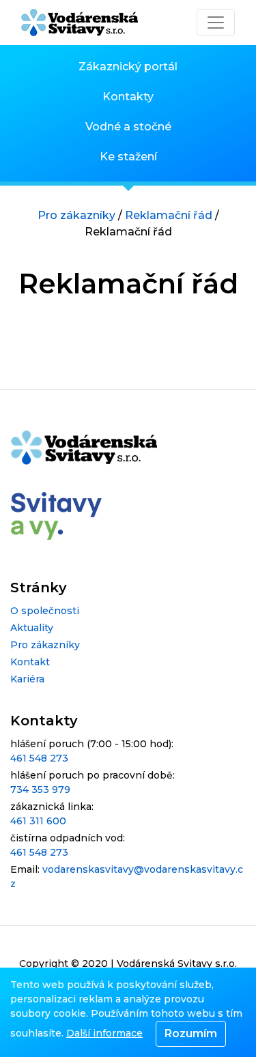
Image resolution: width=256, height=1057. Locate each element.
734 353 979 (40, 789)
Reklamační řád (168, 215)
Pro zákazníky (76, 215)
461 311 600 (38, 821)
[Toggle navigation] (216, 22)
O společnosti (44, 611)
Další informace (104, 1033)
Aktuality (31, 628)
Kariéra (27, 679)
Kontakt (30, 662)
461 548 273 (39, 758)
